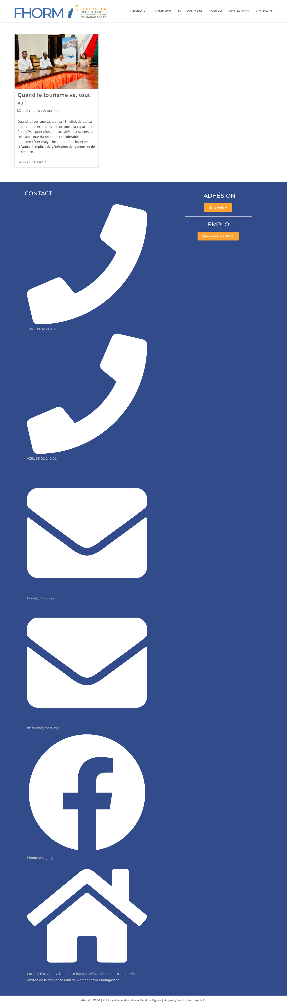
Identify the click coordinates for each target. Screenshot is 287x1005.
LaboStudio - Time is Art (192, 1000)
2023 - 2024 (31, 111)
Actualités (50, 111)
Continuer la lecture (31, 162)
